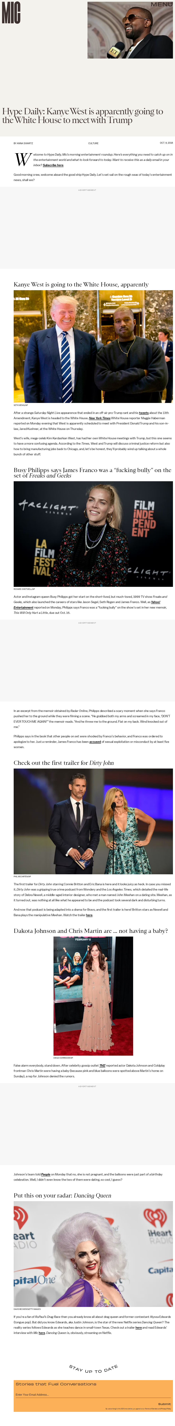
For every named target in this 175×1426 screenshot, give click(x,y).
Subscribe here (53, 165)
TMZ (102, 1065)
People (45, 1174)
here (89, 915)
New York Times (100, 418)
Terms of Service (151, 1409)
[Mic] (11, 12)
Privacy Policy (166, 1409)
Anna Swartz (25, 143)
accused (95, 741)
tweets (144, 412)
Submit (164, 1404)
